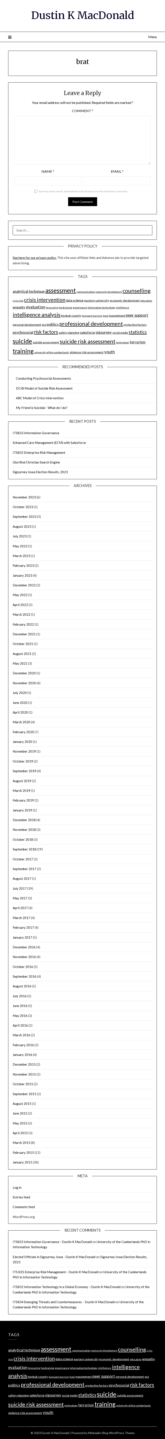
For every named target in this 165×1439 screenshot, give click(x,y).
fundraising (65, 307)
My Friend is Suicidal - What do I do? (41, 408)
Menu (152, 37)
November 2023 (24, 497)
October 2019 (23, 761)
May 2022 (20, 595)
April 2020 (20, 712)
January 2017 (22, 937)
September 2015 (24, 1094)
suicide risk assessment (87, 341)
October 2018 (23, 839)
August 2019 (22, 781)
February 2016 (23, 1045)
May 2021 (20, 663)
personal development (27, 324)
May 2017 (20, 898)
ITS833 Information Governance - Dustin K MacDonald (52, 1242)
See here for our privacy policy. (35, 258)
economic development (125, 300)
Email (117, 171)
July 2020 (20, 693)
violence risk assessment (87, 352)
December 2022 (24, 585)
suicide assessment (46, 342)
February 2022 (23, 624)
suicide (22, 341)
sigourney (104, 332)
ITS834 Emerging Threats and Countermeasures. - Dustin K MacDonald (64, 1302)
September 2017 (24, 869)
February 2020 (23, 732)
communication (85, 291)
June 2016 (20, 1006)
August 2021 (22, 654)
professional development (91, 323)
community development (109, 291)
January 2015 (22, 1162)
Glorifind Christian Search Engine (36, 462)
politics (53, 324)
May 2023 (20, 546)
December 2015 (24, 1064)
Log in (17, 1187)
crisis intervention (44, 300)
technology (122, 342)
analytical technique (29, 291)
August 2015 (22, 1103)
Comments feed (24, 1207)
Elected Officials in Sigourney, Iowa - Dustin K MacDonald (54, 1257)
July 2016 (20, 996)
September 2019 (24, 771)
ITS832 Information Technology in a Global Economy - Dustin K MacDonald (67, 1287)
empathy (19, 307)
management (117, 315)
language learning (92, 315)
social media (120, 332)
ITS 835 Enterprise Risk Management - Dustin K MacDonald (55, 1272)
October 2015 (23, 1084)
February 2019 (23, 800)
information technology (101, 307)
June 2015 (20, 1113)
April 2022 (20, 605)
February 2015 (23, 1152)
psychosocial (23, 332)
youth (109, 351)
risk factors (46, 332)
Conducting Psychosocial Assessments (43, 378)
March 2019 (21, 790)
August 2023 (22, 526)
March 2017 (21, 918)
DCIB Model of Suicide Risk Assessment (44, 388)
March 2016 (21, 1035)
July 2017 (20, 888)
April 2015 (20, 1133)
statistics (138, 332)
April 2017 (20, 908)
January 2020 (22, 742)
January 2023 (22, 575)
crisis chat (18, 300)
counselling (136, 290)
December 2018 (24, 820)
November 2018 (24, 829)
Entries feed (21, 1197)
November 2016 (24, 957)
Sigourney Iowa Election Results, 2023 (40, 472)
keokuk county (71, 315)
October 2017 (23, 859)
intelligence (122, 307)
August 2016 (22, 986)
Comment (82, 111)
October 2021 (23, 644)
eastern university (96, 300)
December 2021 (24, 634)
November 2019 (24, 751)
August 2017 (22, 878)
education (146, 300)
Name (47, 171)
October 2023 (23, 507)
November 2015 (24, 1074)
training (23, 351)
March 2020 (21, 722)
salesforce (87, 332)
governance (80, 307)
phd (44, 324)
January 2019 (22, 810)
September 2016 (24, 976)
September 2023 (24, 516)
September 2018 (24, 849)
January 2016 (22, 1055)
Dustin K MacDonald (82, 15)
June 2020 (20, 703)
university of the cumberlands (51, 352)
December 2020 (24, 673)
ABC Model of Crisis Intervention (40, 398)
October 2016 (23, 967)
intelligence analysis (36, 314)
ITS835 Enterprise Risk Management (39, 452)
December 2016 (24, 947)
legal (105, 315)
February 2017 (23, 927)
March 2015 (21, 1143)
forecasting (52, 307)
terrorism (137, 342)
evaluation (35, 307)
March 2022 (21, 614)
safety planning (69, 332)
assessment (60, 290)
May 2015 (20, 1123)
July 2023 (20, 536)
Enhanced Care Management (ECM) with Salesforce (49, 443)
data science (75, 300)
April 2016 (20, 1025)
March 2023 (21, 556)
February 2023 (23, 565)
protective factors (135, 324)
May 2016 (20, 1016)
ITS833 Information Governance (36, 433)
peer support (137, 315)
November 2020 (24, 683)
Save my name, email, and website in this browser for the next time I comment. (83, 191)
